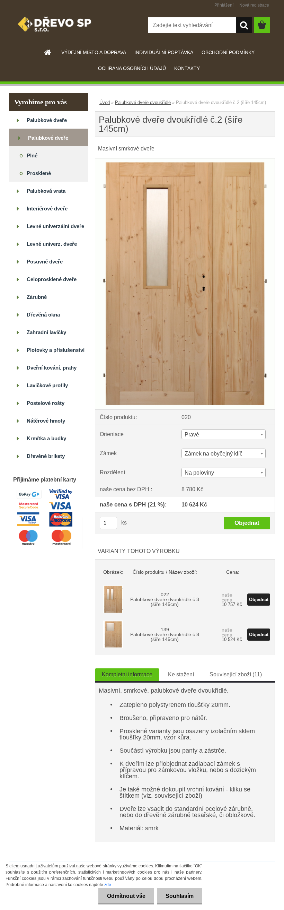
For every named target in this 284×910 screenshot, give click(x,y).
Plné (32, 155)
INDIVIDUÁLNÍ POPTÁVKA (163, 52)
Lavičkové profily (47, 385)
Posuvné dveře (45, 262)
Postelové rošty (45, 403)
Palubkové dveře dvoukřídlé (48, 140)
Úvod (104, 102)
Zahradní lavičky (46, 332)
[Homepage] (48, 52)
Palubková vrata (46, 191)
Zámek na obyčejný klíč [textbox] (213, 454)
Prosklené (39, 173)
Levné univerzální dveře (55, 226)
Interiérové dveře (47, 208)
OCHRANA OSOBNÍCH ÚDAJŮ (132, 68)
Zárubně (37, 297)
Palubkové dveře (47, 120)
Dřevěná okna (43, 315)
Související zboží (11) (236, 674)
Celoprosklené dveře (52, 279)
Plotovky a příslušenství (56, 350)
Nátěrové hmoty (46, 421)
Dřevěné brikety (46, 456)
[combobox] (223, 434)
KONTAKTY (187, 68)
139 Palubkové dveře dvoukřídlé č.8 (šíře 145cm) (164, 634)
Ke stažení (181, 674)
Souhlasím (180, 896)
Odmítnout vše (126, 896)
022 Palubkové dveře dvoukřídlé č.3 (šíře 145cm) (164, 599)
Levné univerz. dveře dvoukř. (52, 246)
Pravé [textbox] (192, 434)
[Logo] (56, 25)
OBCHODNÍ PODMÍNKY (228, 52)
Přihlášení (223, 5)
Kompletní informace (127, 674)
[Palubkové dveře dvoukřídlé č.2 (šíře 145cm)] (185, 161)
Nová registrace (254, 5)
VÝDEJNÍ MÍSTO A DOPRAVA (93, 52)
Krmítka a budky (46, 438)
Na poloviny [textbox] (199, 473)
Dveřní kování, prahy (52, 368)
